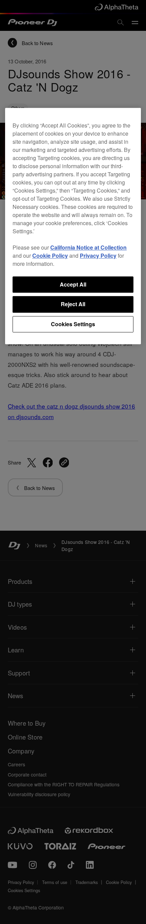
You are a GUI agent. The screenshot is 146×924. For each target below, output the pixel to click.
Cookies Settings (73, 324)
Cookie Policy (50, 255)
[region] (73, 226)
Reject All (73, 304)
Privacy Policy (98, 255)
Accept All (73, 284)
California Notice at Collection (88, 247)
